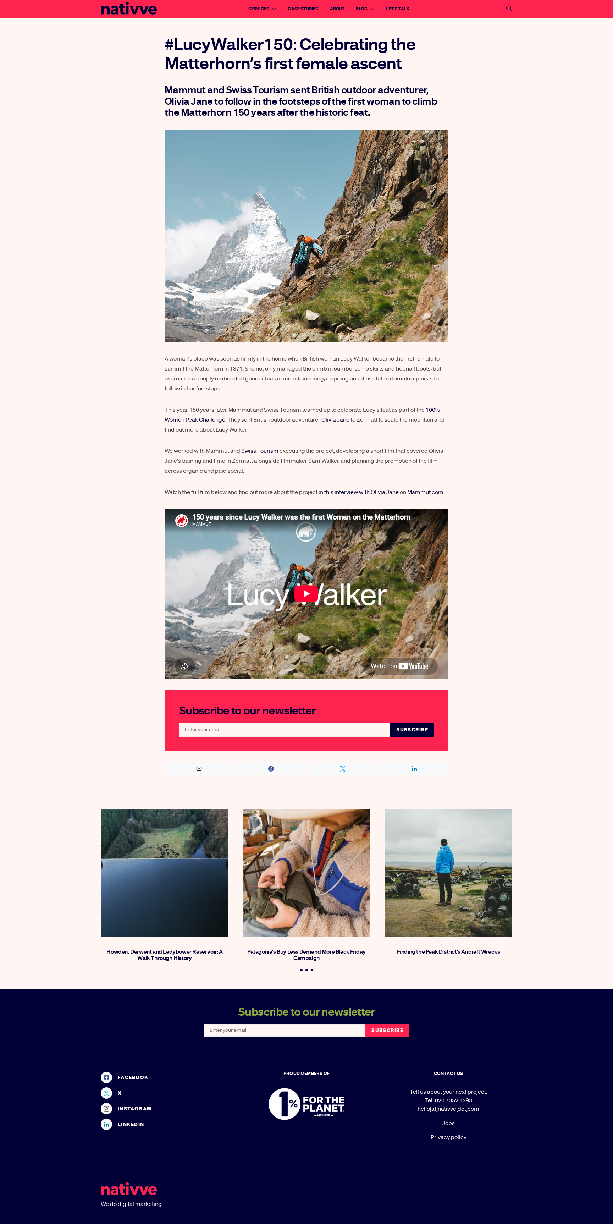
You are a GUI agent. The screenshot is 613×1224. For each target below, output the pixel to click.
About (337, 9)
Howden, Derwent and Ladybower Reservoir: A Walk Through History (164, 955)
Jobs (448, 1123)
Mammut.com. (426, 492)
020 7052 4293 (453, 1100)
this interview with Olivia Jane (361, 492)
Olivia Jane (335, 419)
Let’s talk (397, 9)
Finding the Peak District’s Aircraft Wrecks (448, 951)
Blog (362, 9)
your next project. (465, 1092)
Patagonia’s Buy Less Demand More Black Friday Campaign (306, 955)
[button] (301, 970)
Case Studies (303, 9)
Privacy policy (448, 1137)
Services (258, 9)
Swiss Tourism (259, 451)
